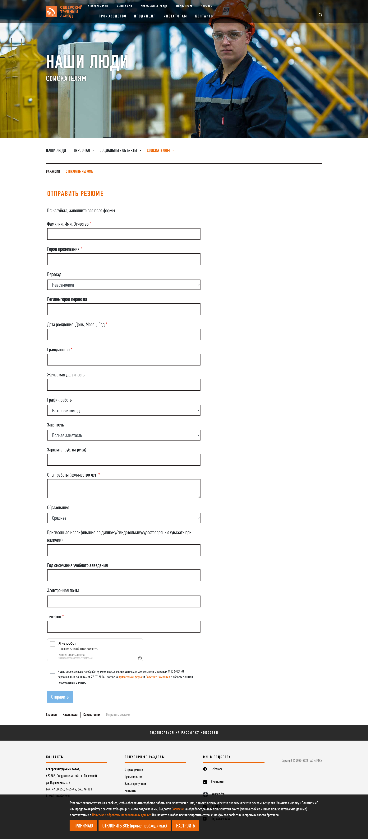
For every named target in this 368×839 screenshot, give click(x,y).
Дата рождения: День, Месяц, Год (76, 325)
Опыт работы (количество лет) (72, 475)
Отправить (60, 697)
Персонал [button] (82, 150)
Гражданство (58, 350)
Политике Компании (158, 677)
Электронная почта (63, 590)
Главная (51, 715)
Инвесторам (175, 16)
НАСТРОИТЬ (185, 826)
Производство (113, 16)
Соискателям (91, 715)
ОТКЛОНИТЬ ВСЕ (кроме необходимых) (134, 826)
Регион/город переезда (67, 299)
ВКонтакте (217, 782)
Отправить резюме (79, 172)
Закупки (207, 6)
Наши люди (124, 6)
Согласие (178, 809)
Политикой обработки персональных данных (121, 815)
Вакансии (53, 172)
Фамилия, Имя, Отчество (68, 224)
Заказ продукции (135, 784)
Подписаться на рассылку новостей (184, 733)
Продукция (145, 16)
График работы (59, 400)
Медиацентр (184, 6)
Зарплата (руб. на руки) (66, 450)
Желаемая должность (66, 375)
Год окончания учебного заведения (77, 565)
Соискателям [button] (159, 150)
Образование (58, 508)
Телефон (54, 617)
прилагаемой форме (130, 677)
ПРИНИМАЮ (83, 826)
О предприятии (98, 6)
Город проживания (63, 249)
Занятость (55, 425)
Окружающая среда (154, 6)
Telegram (217, 769)
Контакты (204, 16)
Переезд (54, 274)
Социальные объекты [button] (118, 150)
